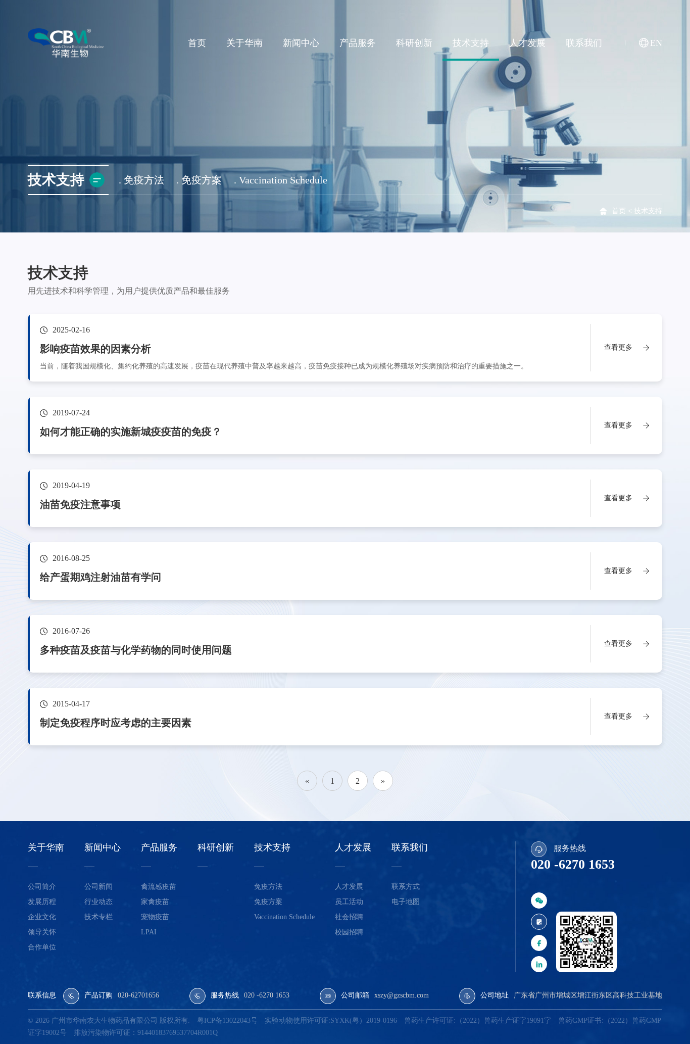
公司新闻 (98, 886)
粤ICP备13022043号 (227, 1020)
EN (656, 43)
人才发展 (527, 43)
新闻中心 (301, 43)
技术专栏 (98, 917)
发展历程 (42, 902)
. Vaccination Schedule (280, 179)
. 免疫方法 (141, 179)
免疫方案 (268, 902)
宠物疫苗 (155, 917)
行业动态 (98, 902)
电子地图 (405, 902)
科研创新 (414, 43)
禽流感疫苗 (158, 886)
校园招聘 (349, 932)
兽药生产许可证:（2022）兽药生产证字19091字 (477, 1020)
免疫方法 (268, 886)
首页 (197, 43)
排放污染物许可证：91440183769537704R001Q (146, 1032)
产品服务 (357, 43)
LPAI (149, 932)
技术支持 (471, 43)
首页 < (622, 211)
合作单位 (42, 947)
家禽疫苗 (155, 902)
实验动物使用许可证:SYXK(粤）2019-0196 (331, 1020)
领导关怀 (42, 932)
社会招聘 (349, 917)
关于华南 (244, 43)
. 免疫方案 (199, 179)
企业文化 (42, 917)
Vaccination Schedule (284, 917)
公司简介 (42, 886)
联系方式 (405, 886)
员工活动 (349, 902)
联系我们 (584, 43)
